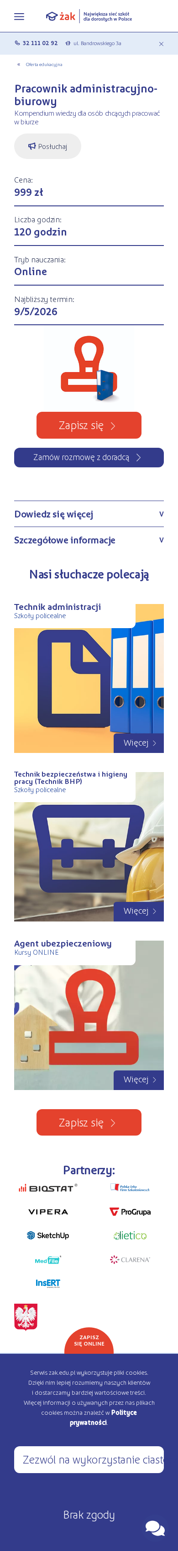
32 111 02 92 (40, 42)
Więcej (136, 742)
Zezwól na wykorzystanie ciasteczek (93, 1459)
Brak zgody (89, 1514)
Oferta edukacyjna (44, 64)
